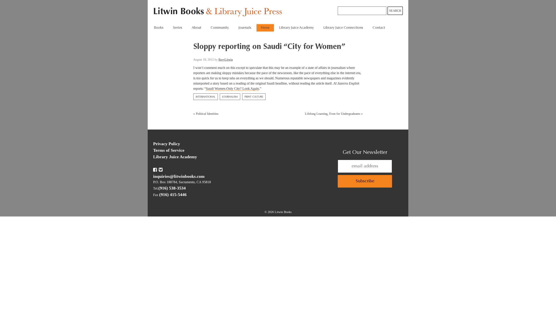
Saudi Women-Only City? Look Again (232, 88)
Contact (379, 28)
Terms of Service (168, 150)
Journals (244, 28)
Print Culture (254, 97)
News (265, 28)
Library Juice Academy (296, 28)
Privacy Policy (166, 143)
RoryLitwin (225, 59)
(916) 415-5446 (173, 194)
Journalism (230, 97)
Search (395, 10)
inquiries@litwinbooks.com (179, 176)
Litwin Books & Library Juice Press (219, 12)
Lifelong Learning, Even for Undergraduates (332, 113)
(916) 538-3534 (172, 188)
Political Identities (207, 113)
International (205, 97)
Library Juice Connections (343, 28)
